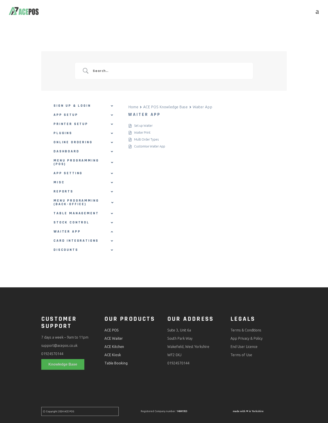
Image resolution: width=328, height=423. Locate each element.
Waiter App (202, 107)
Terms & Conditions (245, 330)
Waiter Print (142, 132)
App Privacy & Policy (246, 338)
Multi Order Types (146, 139)
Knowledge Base (62, 364)
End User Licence (243, 347)
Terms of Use (241, 355)
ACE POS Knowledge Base (165, 107)
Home (133, 107)
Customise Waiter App (149, 146)
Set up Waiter (143, 125)
